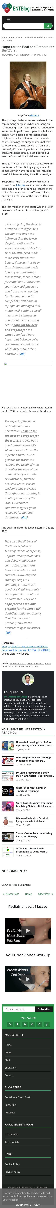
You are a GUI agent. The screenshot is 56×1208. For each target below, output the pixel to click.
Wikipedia (34, 115)
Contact (9, 1075)
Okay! (37, 1204)
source (21, 666)
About (8, 1052)
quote (14, 666)
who (36, 666)
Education (10, 1067)
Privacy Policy (12, 1171)
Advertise (10, 1112)
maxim (30, 663)
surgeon (30, 666)
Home (28, 894)
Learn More (23, 1204)
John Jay (20, 185)
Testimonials (12, 1142)
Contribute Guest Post (17, 1097)
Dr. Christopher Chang (16, 696)
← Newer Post (11, 894)
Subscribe (44, 1009)
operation (39, 663)
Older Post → (45, 894)
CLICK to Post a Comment (16, 884)
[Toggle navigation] (8, 19)
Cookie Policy (12, 1164)
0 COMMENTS (40, 54)
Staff (7, 1060)
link (22, 354)
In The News (12, 1134)
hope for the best (18, 663)
